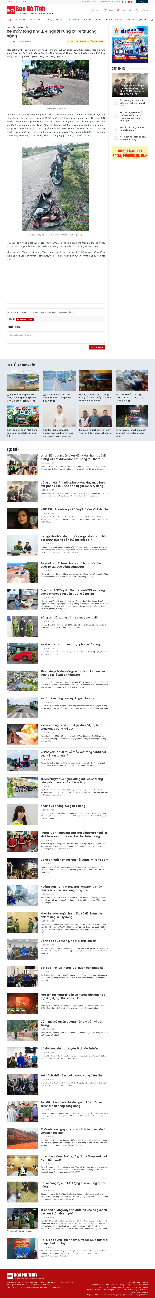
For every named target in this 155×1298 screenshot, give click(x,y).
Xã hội (50, 20)
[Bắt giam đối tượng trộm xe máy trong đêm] (22, 626)
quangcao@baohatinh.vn (125, 1295)
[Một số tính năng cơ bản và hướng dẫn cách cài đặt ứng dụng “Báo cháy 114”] (22, 1003)
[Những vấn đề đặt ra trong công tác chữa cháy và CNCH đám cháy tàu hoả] (95, 380)
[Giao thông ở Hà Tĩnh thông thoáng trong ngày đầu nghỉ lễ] (59, 380)
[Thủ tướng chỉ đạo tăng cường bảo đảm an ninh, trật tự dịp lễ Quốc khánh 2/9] (22, 680)
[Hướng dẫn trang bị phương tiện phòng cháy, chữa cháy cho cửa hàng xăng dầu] (22, 895)
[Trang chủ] (9, 20)
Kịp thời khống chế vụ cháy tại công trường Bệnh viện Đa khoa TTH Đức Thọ (21, 397)
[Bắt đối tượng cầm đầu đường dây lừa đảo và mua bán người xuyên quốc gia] (59, 416)
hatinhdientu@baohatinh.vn (136, 1290)
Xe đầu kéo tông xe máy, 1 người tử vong (132, 128)
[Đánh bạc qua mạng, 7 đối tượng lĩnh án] (22, 949)
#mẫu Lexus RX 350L (30, 312)
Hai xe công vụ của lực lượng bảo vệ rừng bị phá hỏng (73, 1185)
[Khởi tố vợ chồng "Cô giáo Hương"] (22, 814)
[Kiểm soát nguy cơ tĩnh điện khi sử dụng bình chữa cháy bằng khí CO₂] (22, 734)
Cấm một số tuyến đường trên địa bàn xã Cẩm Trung (73, 1023)
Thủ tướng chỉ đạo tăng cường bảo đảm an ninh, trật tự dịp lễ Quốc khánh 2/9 (74, 673)
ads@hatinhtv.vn (142, 1295)
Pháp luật (77, 20)
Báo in (111, 10)
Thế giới (98, 20)
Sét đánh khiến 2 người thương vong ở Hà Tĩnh (72, 1075)
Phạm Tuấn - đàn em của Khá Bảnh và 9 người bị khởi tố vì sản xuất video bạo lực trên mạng (74, 834)
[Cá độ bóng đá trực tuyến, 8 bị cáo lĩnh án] (22, 1057)
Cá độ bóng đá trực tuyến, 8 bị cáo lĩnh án (69, 1048)
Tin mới (98, 10)
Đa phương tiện (126, 10)
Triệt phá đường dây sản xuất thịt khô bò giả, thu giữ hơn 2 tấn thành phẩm (74, 1211)
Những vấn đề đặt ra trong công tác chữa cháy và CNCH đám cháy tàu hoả (95, 397)
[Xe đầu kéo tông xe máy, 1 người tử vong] (22, 707)
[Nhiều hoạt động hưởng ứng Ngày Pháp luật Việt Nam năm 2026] (22, 1165)
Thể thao (88, 20)
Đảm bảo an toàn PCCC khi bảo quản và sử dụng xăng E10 (22, 433)
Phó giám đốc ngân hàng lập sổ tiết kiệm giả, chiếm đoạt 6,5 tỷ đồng (72, 915)
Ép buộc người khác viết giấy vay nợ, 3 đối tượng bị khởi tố (133, 103)
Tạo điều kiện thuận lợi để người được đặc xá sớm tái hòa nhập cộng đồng (71, 1104)
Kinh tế (41, 20)
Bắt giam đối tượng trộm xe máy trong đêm (71, 617)
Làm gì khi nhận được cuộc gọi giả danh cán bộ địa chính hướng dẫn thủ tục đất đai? (73, 538)
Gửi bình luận (97, 347)
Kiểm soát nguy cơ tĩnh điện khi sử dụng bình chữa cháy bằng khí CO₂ (71, 727)
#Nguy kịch (15, 312)
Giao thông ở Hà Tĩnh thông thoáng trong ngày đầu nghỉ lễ (57, 397)
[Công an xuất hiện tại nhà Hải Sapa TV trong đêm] (22, 868)
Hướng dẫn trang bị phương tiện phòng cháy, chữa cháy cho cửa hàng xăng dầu (72, 888)
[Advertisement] (56, 280)
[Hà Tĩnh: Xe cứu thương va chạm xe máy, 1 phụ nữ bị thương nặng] (132, 380)
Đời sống (119, 20)
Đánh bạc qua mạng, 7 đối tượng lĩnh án (68, 941)
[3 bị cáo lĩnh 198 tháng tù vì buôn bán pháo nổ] (22, 976)
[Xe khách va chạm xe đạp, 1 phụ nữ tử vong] (22, 653)
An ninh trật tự (24, 27)
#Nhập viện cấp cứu (66, 312)
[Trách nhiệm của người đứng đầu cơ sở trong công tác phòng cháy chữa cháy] (22, 787)
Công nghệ (130, 20)
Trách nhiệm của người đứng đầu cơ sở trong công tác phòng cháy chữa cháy (72, 780)
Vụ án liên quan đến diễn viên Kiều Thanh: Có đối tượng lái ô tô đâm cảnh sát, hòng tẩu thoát (74, 457)
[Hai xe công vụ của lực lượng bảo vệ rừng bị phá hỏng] (22, 1192)
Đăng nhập (143, 2)
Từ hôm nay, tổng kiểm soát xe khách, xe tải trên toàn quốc (131, 433)
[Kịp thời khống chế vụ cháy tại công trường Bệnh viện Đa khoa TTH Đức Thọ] (23, 380)
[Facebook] (122, 2)
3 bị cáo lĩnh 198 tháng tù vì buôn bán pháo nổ (72, 968)
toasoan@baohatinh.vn (139, 1292)
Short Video (20, 20)
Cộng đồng (143, 20)
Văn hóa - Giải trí (62, 20)
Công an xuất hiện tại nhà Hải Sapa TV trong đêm (74, 860)
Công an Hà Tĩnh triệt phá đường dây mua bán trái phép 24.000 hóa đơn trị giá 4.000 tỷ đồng (132, 89)
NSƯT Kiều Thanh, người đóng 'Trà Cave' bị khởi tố (74, 509)
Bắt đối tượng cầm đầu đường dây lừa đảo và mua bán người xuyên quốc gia (131, 116)
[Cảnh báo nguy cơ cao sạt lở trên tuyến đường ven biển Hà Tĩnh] (22, 1138)
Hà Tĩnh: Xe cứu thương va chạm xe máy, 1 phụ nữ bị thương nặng (130, 397)
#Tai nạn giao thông (48, 312)
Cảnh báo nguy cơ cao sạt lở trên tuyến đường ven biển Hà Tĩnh (74, 1131)
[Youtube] (129, 2)
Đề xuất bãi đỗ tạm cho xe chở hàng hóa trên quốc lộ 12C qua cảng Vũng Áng (72, 565)
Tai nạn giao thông (24, 319)
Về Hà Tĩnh (108, 20)
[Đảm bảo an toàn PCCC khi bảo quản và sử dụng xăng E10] (23, 416)
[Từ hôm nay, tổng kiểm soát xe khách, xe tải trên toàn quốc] (132, 416)
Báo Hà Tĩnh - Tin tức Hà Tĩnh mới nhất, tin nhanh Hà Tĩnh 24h (31, 10)
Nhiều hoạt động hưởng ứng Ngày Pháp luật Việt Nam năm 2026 (74, 1158)
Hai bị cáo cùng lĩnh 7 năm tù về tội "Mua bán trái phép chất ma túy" (74, 1241)
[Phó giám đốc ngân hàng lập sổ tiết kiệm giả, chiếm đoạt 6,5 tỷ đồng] (22, 922)
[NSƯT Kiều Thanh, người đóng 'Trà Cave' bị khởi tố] (22, 518)
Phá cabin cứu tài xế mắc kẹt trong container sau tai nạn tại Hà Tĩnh (73, 753)
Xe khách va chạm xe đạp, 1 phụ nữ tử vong (133, 138)
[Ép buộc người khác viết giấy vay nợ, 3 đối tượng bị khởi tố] (95, 416)
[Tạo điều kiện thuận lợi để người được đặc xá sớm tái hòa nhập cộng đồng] (22, 1111)
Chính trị (32, 20)
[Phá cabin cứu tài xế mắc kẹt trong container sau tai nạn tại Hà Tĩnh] (22, 760)
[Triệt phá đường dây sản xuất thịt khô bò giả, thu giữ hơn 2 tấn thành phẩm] (22, 1218)
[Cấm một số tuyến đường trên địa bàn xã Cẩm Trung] (22, 1030)
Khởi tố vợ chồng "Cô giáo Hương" (63, 806)
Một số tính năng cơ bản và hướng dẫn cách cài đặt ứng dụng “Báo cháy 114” (73, 996)
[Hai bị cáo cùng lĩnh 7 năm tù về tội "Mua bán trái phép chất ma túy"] (22, 1248)
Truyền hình (144, 10)
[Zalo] (132, 2)
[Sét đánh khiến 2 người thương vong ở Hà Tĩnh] (22, 1084)
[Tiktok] (125, 2)
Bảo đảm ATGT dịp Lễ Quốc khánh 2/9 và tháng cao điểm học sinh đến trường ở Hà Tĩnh (73, 592)
